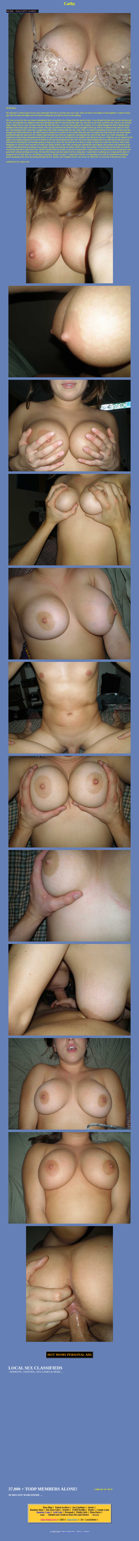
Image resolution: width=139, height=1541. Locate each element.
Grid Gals (57, 1512)
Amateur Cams (43, 1512)
